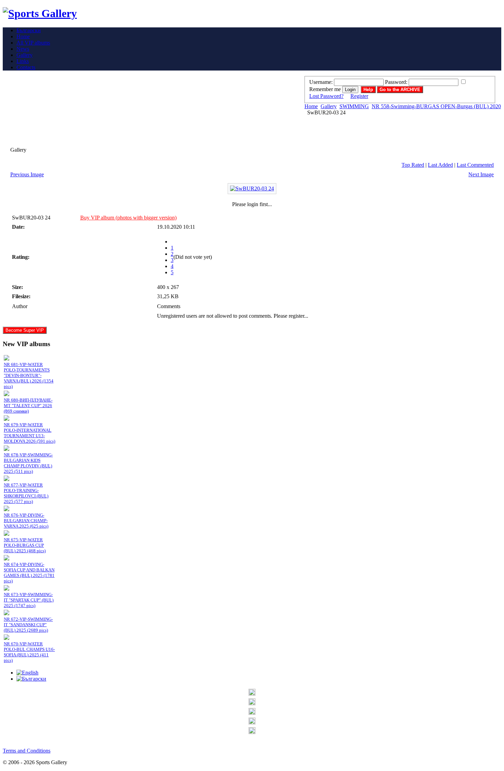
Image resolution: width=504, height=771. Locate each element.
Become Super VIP (24, 330)
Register (359, 96)
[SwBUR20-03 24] (252, 188)
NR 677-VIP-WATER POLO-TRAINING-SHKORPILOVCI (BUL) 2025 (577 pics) (26, 493)
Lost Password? (326, 96)
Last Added (440, 165)
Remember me (325, 89)
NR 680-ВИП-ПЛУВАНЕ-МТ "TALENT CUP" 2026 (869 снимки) (28, 405)
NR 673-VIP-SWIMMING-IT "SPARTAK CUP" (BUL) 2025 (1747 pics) (28, 600)
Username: (321, 82)
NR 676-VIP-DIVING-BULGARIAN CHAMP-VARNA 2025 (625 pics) (26, 521)
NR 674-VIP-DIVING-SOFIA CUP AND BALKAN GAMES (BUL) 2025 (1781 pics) (29, 572)
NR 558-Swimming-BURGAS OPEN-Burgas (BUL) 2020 (436, 106)
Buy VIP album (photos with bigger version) (128, 217)
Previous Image (27, 174)
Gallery (329, 106)
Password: (396, 82)
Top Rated (412, 165)
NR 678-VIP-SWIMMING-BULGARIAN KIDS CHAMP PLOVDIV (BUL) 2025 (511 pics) (28, 463)
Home (311, 106)
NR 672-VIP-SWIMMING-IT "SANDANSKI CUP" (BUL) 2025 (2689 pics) (28, 625)
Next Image (481, 174)
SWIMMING (354, 106)
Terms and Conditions (26, 751)
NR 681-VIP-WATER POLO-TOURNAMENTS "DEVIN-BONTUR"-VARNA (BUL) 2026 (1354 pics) (28, 375)
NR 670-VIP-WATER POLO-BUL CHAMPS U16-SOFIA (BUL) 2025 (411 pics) (29, 652)
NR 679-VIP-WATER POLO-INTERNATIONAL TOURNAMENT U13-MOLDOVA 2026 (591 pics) (29, 433)
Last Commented (475, 165)
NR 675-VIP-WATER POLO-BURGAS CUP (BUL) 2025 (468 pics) (25, 545)
